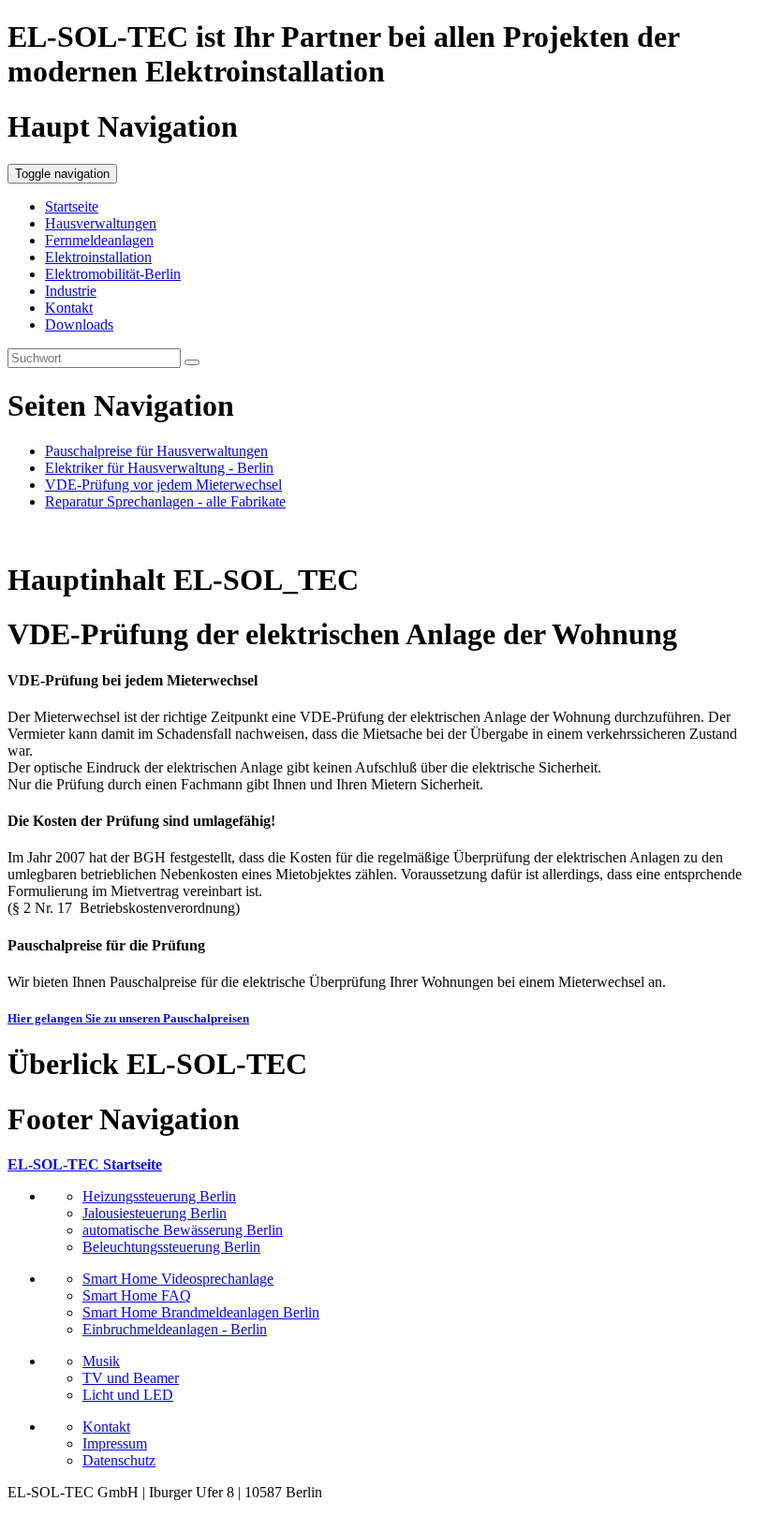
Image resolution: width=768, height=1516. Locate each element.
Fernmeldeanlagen (99, 240)
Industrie (70, 291)
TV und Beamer (130, 1378)
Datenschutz (118, 1460)
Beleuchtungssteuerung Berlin (171, 1247)
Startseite (71, 206)
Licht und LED (127, 1395)
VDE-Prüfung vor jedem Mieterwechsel (163, 485)
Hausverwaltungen (100, 223)
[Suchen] (192, 362)
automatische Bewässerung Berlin (182, 1230)
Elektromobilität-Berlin (113, 274)
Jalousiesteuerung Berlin (154, 1213)
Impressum (114, 1443)
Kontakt (69, 308)
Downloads (79, 324)
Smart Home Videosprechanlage (177, 1279)
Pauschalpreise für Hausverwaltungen (156, 451)
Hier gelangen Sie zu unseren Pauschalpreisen (128, 1018)
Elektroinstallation (98, 257)
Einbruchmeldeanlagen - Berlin (174, 1329)
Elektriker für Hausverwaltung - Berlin (159, 468)
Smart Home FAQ (136, 1295)
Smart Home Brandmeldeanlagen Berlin (200, 1312)
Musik (101, 1361)
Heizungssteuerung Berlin (159, 1196)
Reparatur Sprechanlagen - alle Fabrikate (165, 501)
